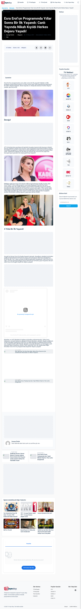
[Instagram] (75, 590)
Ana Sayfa (5, 8)
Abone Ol (68, 205)
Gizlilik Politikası (73, 606)
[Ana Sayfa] (6, 2)
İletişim (66, 606)
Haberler (35, 596)
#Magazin (23, 47)
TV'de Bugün (36, 589)
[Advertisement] (28, 63)
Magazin (11, 8)
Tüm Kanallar (36, 593)
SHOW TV (53, 591)
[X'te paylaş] (36, 48)
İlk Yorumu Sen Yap (28, 567)
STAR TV (53, 598)
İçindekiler (8, 77)
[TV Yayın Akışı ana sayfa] (10, 588)
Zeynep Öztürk (10, 35)
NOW (52, 596)
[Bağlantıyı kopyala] (50, 48)
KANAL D (53, 593)
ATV (52, 589)
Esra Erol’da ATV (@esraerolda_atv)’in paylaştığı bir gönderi (26, 335)
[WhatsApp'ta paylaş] (45, 48)
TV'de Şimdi (36, 591)
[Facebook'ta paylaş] (41, 48)
